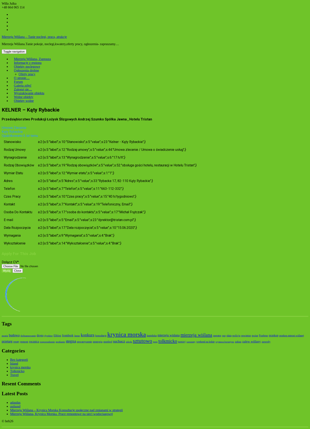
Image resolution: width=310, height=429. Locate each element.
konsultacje (100, 335)
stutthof (107, 341)
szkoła (129, 342)
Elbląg (57, 335)
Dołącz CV (10, 262)
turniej (182, 341)
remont (24, 341)
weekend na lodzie (205, 341)
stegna (71, 341)
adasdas (15, 402)
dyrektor (48, 336)
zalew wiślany (251, 341)
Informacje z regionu (28, 63)
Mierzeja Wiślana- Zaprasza (32, 59)
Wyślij (6, 270)
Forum (18, 82)
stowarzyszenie (84, 341)
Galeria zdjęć (22, 85)
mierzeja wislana (169, 335)
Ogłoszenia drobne (26, 70)
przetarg (7, 341)
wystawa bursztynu (225, 342)
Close (17, 270)
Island (14, 363)
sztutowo (142, 341)
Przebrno (263, 335)
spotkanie (60, 342)
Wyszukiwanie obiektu (29, 93)
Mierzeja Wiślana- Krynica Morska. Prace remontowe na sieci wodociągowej (61, 414)
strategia (97, 341)
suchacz (119, 341)
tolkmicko (167, 341)
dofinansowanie (28, 336)
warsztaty (190, 342)
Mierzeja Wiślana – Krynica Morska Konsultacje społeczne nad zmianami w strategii (66, 410)
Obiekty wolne (24, 101)
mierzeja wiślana (196, 334)
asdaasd (15, 406)
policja (236, 335)
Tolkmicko (17, 371)
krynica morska (126, 334)
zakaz (238, 341)
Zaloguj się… (23, 89)
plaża (229, 335)
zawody (266, 341)
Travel (14, 375)
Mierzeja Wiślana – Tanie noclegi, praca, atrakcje (34, 37)
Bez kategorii (19, 360)
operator (217, 335)
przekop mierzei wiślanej (291, 335)
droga (40, 335)
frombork (67, 335)
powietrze (246, 335)
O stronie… (22, 78)
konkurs (87, 335)
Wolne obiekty (23, 97)
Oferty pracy (27, 74)
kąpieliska (152, 335)
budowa (14, 335)
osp (224, 335)
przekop (273, 335)
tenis (155, 342)
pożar (255, 335)
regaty (16, 341)
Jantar (77, 336)
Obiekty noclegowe (27, 66)
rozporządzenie (47, 342)
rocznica (34, 341)
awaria (5, 336)
